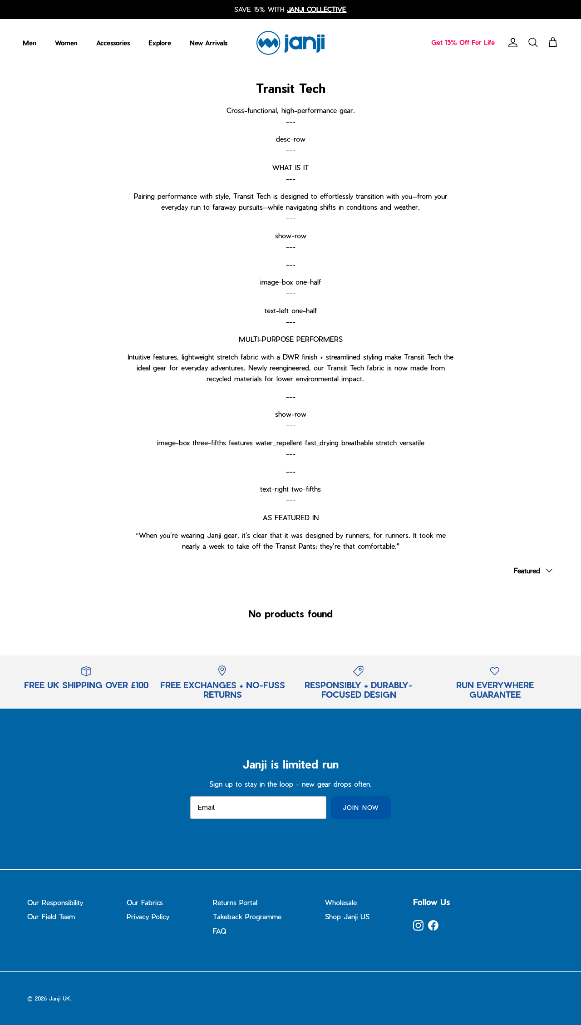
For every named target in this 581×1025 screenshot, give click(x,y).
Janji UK (59, 998)
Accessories (113, 43)
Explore (159, 43)
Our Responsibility (55, 902)
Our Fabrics (145, 902)
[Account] (511, 42)
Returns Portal (235, 902)
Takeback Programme (247, 916)
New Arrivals (208, 43)
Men (29, 43)
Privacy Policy (148, 916)
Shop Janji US (347, 916)
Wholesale (341, 902)
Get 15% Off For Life (463, 42)
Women (66, 43)
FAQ (219, 931)
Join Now (361, 807)
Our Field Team (51, 916)
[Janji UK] (290, 43)
